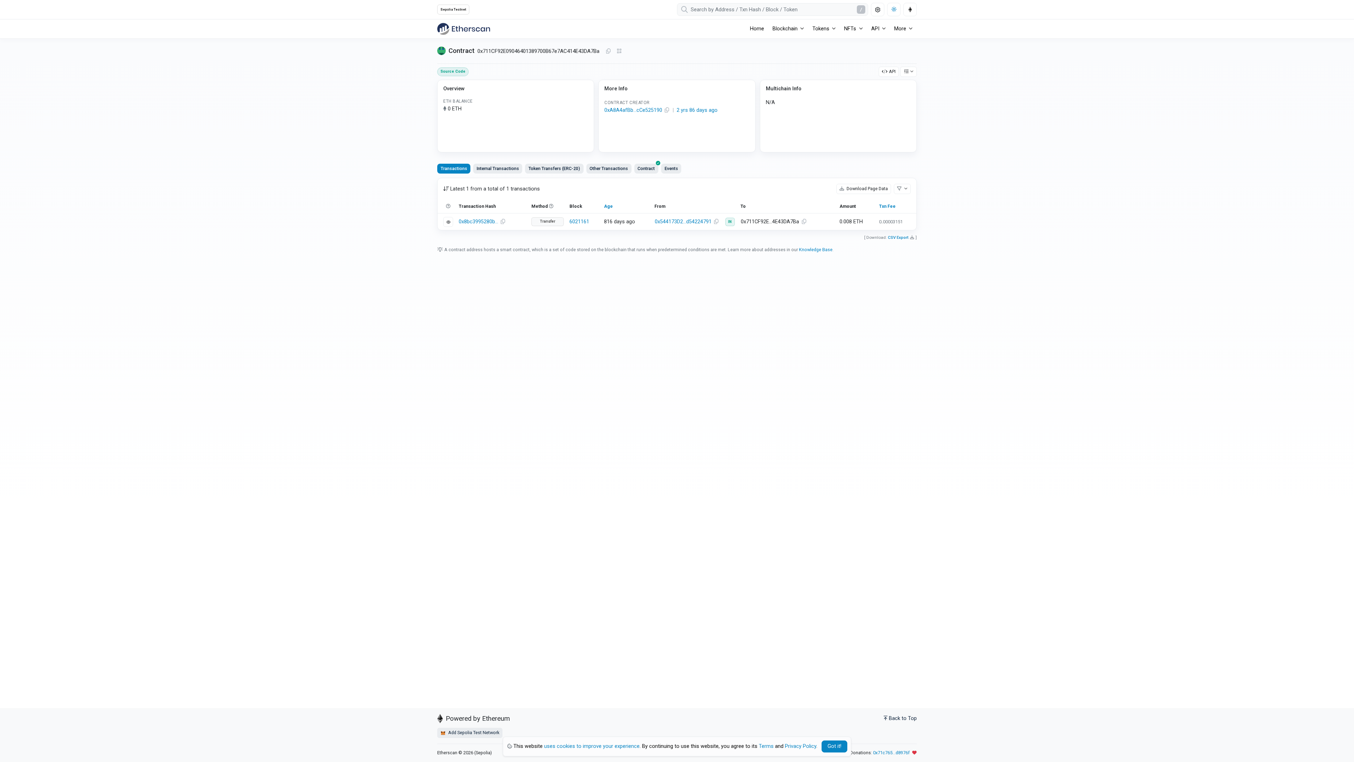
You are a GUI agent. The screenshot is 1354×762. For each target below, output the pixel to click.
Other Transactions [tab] (609, 168)
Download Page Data (867, 188)
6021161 (579, 222)
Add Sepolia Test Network (473, 732)
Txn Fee (887, 206)
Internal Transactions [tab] (498, 168)
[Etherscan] (463, 29)
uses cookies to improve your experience (592, 746)
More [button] (900, 29)
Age (608, 206)
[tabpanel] (677, 204)
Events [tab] (671, 168)
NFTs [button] (850, 29)
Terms (766, 746)
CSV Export (898, 237)
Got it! (834, 746)
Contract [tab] (646, 168)
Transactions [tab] (454, 168)
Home (757, 29)
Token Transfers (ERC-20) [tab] (554, 168)
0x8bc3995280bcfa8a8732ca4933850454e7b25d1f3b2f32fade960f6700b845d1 (478, 222)
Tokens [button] (820, 29)
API (892, 71)
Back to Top (903, 718)
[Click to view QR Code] (619, 51)
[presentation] (646, 169)
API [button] (875, 29)
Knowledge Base (815, 249)
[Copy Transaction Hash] (503, 222)
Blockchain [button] (785, 29)
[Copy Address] (608, 51)
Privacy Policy (800, 746)
